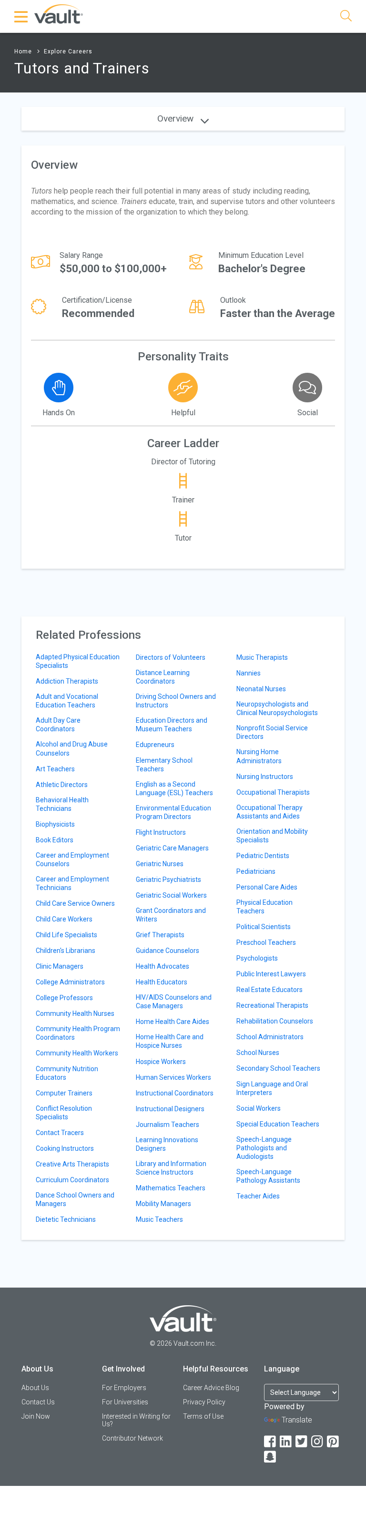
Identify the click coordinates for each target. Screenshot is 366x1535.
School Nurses (257, 1052)
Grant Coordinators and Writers (171, 915)
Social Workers (258, 1108)
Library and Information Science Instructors (171, 1168)
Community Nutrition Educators (67, 1073)
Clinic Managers (59, 966)
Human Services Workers (173, 1077)
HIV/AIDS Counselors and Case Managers (174, 1001)
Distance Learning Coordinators (163, 677)
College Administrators (70, 982)
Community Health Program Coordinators (78, 1033)
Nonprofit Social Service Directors (272, 732)
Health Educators (161, 982)
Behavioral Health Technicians (62, 804)
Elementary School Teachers (164, 765)
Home (23, 51)
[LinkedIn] (286, 1441)
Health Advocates (162, 966)
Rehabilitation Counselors (274, 1021)
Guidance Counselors (167, 950)
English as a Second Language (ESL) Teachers (174, 788)
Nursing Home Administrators (259, 756)
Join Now (35, 1416)
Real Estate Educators (269, 989)
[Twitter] (302, 1441)
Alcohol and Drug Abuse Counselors (72, 748)
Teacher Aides (258, 1196)
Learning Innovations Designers (167, 1144)
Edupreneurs (155, 744)
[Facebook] (270, 1441)
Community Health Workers (77, 1053)
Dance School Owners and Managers (75, 1199)
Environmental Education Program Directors (173, 812)
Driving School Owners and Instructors (176, 701)
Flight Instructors (161, 832)
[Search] (346, 17)
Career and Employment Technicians (72, 883)
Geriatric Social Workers (171, 895)
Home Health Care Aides (172, 1021)
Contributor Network (132, 1438)
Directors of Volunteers (170, 657)
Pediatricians (255, 871)
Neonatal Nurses (261, 689)
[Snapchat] (270, 1457)
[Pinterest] (333, 1441)
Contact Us (38, 1402)
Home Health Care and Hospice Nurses (169, 1041)
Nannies (248, 673)
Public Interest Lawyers (271, 974)
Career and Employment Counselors (72, 859)
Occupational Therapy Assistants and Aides (269, 812)
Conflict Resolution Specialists (64, 1113)
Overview (176, 118)
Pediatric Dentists (262, 856)
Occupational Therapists (273, 792)
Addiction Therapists (67, 681)
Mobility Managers (163, 1204)
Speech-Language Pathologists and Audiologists (264, 1148)
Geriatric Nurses (159, 864)
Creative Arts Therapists (72, 1164)
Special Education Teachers (277, 1124)
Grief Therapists (160, 935)
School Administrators (270, 1037)
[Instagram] (318, 1441)
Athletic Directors (62, 784)
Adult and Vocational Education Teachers (67, 701)
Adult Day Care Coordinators (58, 724)
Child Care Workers (64, 919)
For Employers (124, 1388)
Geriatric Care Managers (172, 848)
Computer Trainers (64, 1093)
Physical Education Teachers (264, 907)
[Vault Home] (58, 13)
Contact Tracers (60, 1132)
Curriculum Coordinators (72, 1180)
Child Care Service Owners (75, 903)
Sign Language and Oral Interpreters (272, 1088)
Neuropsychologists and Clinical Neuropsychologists (277, 708)
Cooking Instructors (65, 1148)
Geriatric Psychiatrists (168, 879)
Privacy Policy (204, 1402)
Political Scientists (263, 927)
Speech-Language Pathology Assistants (268, 1176)
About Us (35, 1388)
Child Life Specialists (66, 935)
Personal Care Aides (266, 887)
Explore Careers (68, 51)
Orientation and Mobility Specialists (272, 836)
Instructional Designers (170, 1109)
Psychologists (257, 958)
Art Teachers (55, 769)
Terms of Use (203, 1416)
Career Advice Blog (211, 1388)
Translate (297, 1419)
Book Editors (54, 840)
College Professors (64, 998)
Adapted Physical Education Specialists (78, 661)
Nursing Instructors (264, 776)
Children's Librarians (65, 950)
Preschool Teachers (266, 942)
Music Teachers (159, 1219)
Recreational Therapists (272, 1005)
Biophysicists (55, 824)
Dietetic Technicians (66, 1219)
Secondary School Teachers (278, 1068)
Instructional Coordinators (175, 1093)
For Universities (125, 1402)
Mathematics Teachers (170, 1188)
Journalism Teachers (167, 1124)
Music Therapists (262, 657)
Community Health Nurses (75, 1013)
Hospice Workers (161, 1061)
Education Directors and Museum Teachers (171, 724)
